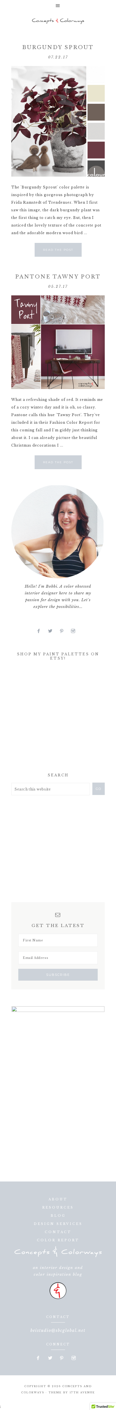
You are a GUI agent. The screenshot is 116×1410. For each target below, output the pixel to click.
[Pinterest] (64, 631)
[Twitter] (52, 631)
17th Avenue (82, 1392)
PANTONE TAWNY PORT (58, 277)
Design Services (58, 1224)
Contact (58, 1232)
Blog (58, 1216)
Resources (58, 1207)
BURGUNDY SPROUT (58, 47)
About (58, 1199)
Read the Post (58, 250)
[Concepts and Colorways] (58, 21)
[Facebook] (41, 631)
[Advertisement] (53, 718)
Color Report (58, 1240)
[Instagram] (75, 631)
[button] (58, 5)
